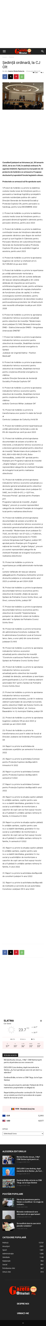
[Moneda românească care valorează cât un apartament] (8, 1215)
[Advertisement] (23, 24)
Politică (11, 57)
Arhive (5, 1129)
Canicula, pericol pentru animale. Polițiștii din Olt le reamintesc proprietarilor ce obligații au (23, 1086)
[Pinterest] (16, 76)
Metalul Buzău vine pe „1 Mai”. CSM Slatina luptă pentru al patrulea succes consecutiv (23, 1061)
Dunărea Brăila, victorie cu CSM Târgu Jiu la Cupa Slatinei (23, 1079)
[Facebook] (4, 76)
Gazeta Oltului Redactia (16, 71)
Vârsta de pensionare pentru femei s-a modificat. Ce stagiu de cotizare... (30, 1202)
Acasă (4, 57)
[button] (4, 51)
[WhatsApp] (21, 76)
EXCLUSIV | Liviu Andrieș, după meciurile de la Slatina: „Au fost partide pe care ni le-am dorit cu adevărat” (23, 1069)
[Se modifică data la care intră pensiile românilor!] (8, 1226)
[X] (10, 76)
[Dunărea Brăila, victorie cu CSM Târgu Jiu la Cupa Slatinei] (8, 1183)
